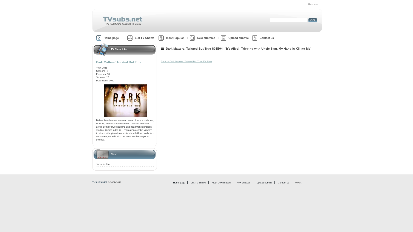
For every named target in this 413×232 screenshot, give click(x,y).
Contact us (267, 38)
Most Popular (175, 38)
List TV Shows (144, 38)
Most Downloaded (221, 182)
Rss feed (313, 4)
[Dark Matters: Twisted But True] (125, 86)
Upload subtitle (238, 38)
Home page (111, 38)
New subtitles (206, 38)
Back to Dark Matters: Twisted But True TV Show (186, 61)
